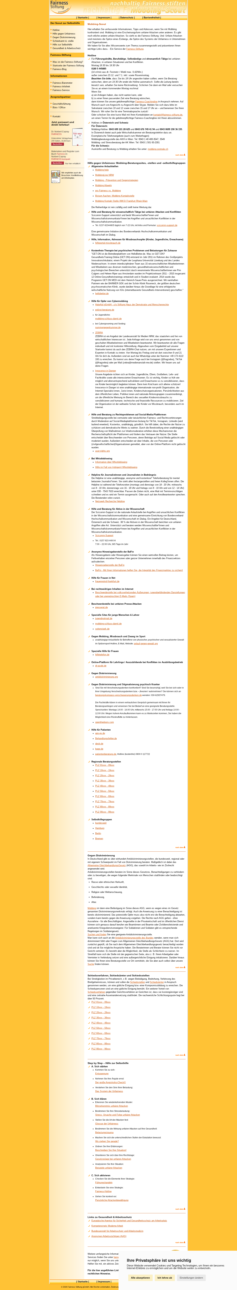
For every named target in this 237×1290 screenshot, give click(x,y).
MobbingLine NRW (104, 175)
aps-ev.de (100, 733)
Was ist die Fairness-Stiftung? (68, 62)
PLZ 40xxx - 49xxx (104, 786)
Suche (91, 964)
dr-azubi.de (100, 665)
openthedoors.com (104, 722)
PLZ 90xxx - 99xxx (104, 812)
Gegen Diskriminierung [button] (64, 37)
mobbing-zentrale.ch (158, 149)
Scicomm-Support (104, 535)
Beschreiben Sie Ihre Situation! (110, 1150)
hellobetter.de (102, 293)
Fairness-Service (61, 90)
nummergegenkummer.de (108, 327)
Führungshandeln (103, 1182)
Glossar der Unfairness (106, 1123)
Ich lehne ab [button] (165, 1277)
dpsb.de (99, 743)
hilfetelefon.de (102, 654)
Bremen (99, 838)
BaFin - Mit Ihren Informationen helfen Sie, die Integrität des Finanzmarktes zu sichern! (139, 570)
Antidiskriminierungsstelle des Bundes (134, 937)
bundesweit (101, 823)
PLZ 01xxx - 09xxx (104, 765)
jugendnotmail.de (103, 618)
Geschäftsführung (61, 104)
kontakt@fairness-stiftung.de (167, 114)
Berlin (98, 833)
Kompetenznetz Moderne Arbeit (107, 1226)
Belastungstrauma (104, 1132)
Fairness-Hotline (103, 1191)
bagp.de (99, 749)
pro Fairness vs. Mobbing (108, 190)
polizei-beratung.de (104, 309)
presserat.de (101, 607)
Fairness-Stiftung (134, 49)
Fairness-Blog (59, 69)
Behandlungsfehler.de (106, 738)
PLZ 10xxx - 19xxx (104, 770)
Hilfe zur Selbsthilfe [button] (62, 44)
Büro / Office (59, 107)
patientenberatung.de (105, 754)
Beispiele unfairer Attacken (108, 1168)
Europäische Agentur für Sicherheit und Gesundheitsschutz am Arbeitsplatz (129, 1220)
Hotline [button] (56, 30)
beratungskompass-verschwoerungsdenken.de (118, 695)
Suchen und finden (97, 934)
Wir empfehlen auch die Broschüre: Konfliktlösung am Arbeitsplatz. (72, 175)
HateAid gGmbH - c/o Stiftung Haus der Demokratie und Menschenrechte (132, 304)
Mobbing (92, 908)
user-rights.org (102, 451)
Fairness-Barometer (62, 83)
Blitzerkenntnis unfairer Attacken (111, 1106)
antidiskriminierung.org (106, 676)
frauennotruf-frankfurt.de (107, 581)
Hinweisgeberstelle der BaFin (109, 565)
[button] (180, 155)
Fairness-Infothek (61, 86)
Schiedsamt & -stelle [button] (63, 41)
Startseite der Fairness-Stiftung (68, 65)
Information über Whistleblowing (111, 462)
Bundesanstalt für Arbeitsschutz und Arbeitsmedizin (117, 1231)
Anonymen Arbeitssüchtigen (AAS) (108, 1236)
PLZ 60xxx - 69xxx (104, 796)
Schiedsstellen (137, 982)
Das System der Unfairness (109, 1091)
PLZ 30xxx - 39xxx (104, 780)
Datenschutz (126, 17)
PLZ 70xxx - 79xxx (104, 801)
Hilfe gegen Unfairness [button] (64, 33)
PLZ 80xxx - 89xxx (104, 806)
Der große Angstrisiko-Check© (110, 1082)
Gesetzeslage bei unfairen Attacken (113, 1159)
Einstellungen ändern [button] (191, 1277)
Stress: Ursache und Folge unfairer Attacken (117, 1115)
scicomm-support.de (167, 225)
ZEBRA (99, 332)
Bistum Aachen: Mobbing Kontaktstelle (114, 196)
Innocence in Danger (105, 370)
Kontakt (56, 116)
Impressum (104, 17)
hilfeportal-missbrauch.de (107, 243)
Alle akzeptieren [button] (140, 1277)
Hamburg (99, 828)
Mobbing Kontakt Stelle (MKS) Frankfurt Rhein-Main (121, 201)
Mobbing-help (102, 170)
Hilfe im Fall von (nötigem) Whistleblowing (116, 467)
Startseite (83, 17)
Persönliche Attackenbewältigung (111, 1200)
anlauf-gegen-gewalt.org (146, 643)
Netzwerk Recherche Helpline (110, 501)
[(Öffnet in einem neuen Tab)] (67, 146)
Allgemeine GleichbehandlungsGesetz (107, 865)
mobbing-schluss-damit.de (108, 318)
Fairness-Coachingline (146, 101)
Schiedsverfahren (96, 992)
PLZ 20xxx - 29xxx (104, 775)
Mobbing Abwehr (103, 185)
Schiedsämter (157, 982)
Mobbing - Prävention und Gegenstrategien (116, 180)
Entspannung (101, 1073)
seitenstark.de (102, 629)
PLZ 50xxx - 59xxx (104, 791)
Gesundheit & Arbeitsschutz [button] (67, 48)
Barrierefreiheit (152, 17)
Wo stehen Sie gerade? (107, 1141)
